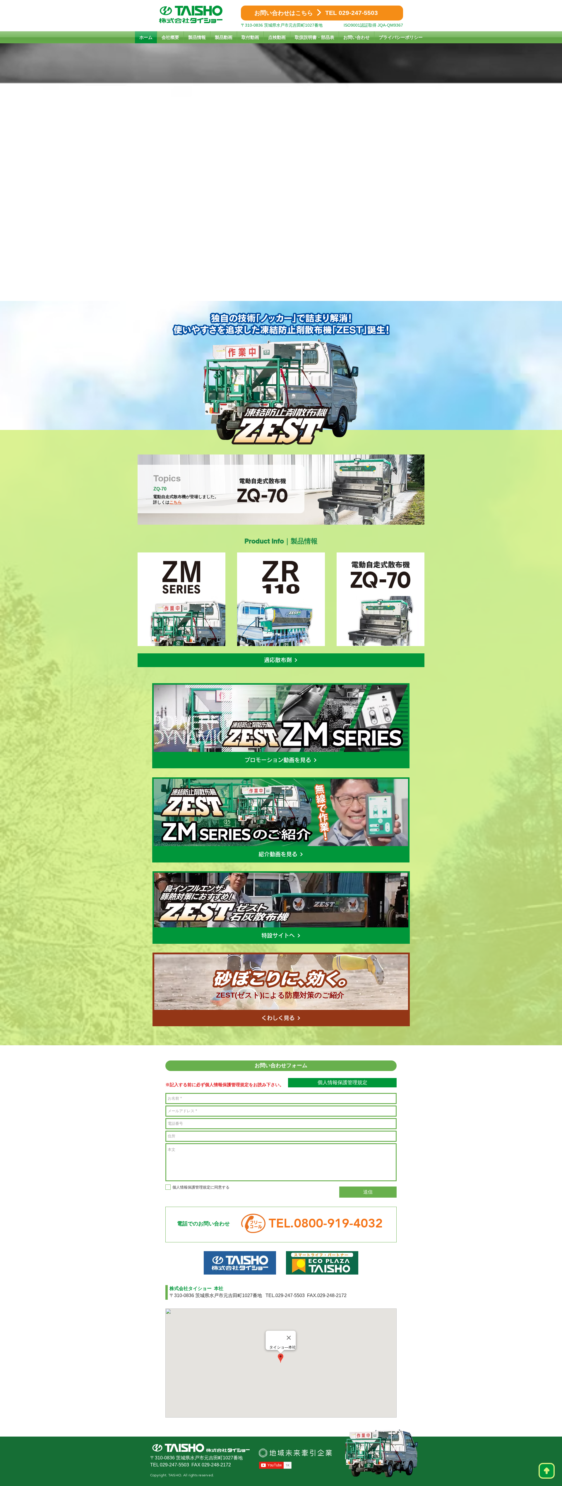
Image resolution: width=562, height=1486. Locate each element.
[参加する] (181, 599)
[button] (281, 660)
